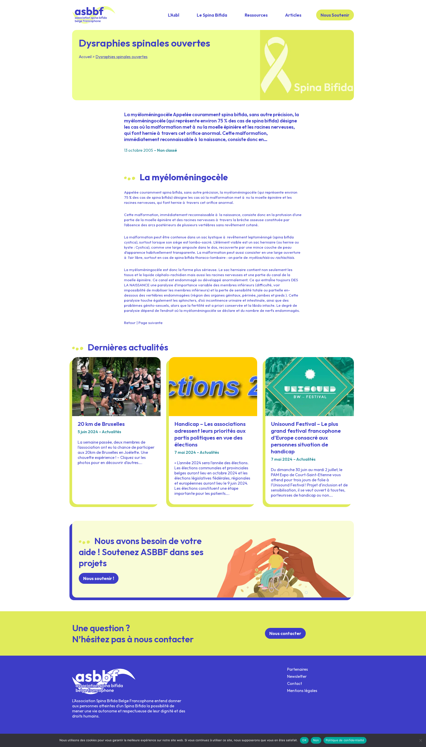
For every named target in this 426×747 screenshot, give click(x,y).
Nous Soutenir (335, 15)
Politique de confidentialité (345, 740)
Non (316, 740)
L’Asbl (173, 15)
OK (304, 740)
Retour (130, 322)
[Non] (420, 740)
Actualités (111, 431)
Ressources (256, 15)
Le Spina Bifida (212, 15)
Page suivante (150, 322)
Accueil (85, 56)
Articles (293, 15)
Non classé (167, 150)
